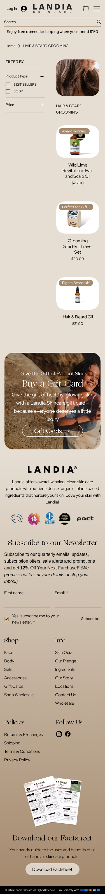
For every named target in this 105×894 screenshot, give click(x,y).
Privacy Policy (17, 760)
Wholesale (64, 703)
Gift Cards (13, 686)
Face (8, 652)
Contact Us (65, 695)
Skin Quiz (63, 652)
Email (61, 592)
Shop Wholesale (19, 695)
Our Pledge (65, 661)
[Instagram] (59, 734)
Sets (8, 669)
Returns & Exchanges (23, 734)
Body (9, 661)
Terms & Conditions (22, 751)
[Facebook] (67, 734)
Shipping (12, 743)
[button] (85, 8)
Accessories (15, 678)
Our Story (64, 678)
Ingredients (65, 669)
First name (14, 592)
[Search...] (99, 21)
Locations (64, 686)
